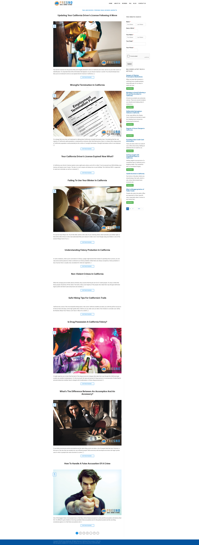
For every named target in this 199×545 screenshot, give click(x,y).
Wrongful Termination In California (87, 85)
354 (139, 208)
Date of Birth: (130, 28)
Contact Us (142, 3)
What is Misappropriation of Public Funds (135, 190)
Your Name (130, 34)
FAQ (130, 3)
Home (110, 3)
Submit (129, 64)
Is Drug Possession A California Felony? (87, 322)
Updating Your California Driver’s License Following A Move (87, 15)
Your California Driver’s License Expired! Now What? (87, 156)
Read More (130, 88)
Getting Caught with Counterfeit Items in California (132, 156)
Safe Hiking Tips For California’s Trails (87, 298)
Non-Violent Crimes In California (87, 274)
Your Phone (130, 47)
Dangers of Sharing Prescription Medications (134, 76)
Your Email (129, 41)
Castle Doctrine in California (135, 173)
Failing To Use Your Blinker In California (87, 180)
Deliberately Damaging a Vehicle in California (134, 112)
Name (128, 21)
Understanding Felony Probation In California (87, 250)
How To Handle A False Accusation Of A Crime (87, 463)
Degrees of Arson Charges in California (135, 129)
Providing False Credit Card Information (135, 140)
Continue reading (87, 77)
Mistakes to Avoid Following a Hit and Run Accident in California (136, 94)
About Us (117, 3)
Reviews (124, 3)
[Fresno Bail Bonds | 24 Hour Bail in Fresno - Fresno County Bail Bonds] (63, 3)
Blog (134, 3)
